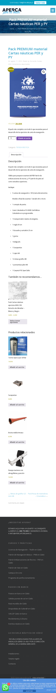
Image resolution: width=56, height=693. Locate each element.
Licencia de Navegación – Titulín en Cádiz (25, 549)
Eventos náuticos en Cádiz (19, 624)
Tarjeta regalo (13, 658)
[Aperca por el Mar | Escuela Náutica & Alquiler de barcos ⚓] (12, 14)
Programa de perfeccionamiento (21, 578)
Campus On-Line (15, 573)
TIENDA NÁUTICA (22, 147)
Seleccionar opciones (15, 322)
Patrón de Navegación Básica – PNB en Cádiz (26, 554)
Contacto (12, 663)
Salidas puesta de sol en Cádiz (20, 598)
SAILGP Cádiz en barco (17, 613)
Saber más (40, 2)
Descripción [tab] (16, 154)
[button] (43, 71)
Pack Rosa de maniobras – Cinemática (38, 494)
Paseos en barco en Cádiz (18, 593)
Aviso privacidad (38, 678)
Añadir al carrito (24, 138)
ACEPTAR (29, 691)
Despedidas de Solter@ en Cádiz (21, 608)
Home (12, 29)
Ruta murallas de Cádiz (17, 603)
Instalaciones (13, 653)
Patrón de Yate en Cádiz (18, 568)
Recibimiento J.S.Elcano (17, 618)
